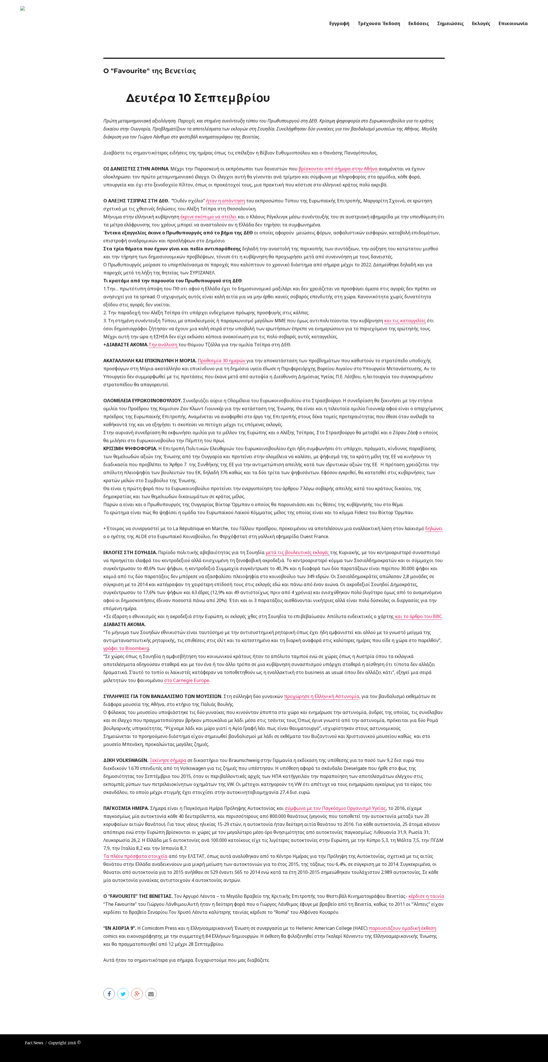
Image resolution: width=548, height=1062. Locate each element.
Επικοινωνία (513, 23)
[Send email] (151, 993)
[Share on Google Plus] (137, 993)
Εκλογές (481, 23)
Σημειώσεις (450, 23)
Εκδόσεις (418, 23)
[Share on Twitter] (123, 993)
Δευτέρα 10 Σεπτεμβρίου (198, 98)
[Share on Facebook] (109, 993)
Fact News (34, 1043)
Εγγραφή (339, 23)
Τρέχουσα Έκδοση (379, 23)
